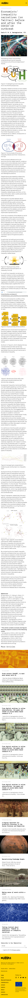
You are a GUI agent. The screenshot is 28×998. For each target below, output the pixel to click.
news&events (4, 982)
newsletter (4, 994)
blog (2, 977)
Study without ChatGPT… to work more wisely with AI (13, 674)
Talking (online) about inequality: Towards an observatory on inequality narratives (11, 929)
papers (3, 987)
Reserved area (4, 971)
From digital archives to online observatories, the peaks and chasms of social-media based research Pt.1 (13, 787)
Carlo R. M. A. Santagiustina (11, 32)
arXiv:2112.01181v (19, 624)
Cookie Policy (12, 968)
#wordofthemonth (6, 980)
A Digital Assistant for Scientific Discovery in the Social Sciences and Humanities (13, 824)
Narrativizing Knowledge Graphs (13, 859)
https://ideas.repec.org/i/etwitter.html (12, 283)
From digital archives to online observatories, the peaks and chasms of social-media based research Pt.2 (13, 749)
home (2, 975)
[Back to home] (4, 3)
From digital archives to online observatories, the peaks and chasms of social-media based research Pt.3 (13, 711)
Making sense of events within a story (13, 893)
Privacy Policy (4, 968)
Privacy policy (16, 950)
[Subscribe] (25, 947)
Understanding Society (6, 8)
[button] (26, 3)
